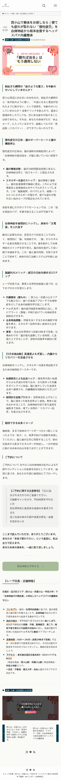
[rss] (34, 752)
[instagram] (26, 752)
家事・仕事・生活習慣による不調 (17, 40)
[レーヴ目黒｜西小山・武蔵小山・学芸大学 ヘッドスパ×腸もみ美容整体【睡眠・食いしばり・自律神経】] (5, 5)
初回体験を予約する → (30, 566)
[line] (30, 752)
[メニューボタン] (55, 5)
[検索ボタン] (44, 5)
